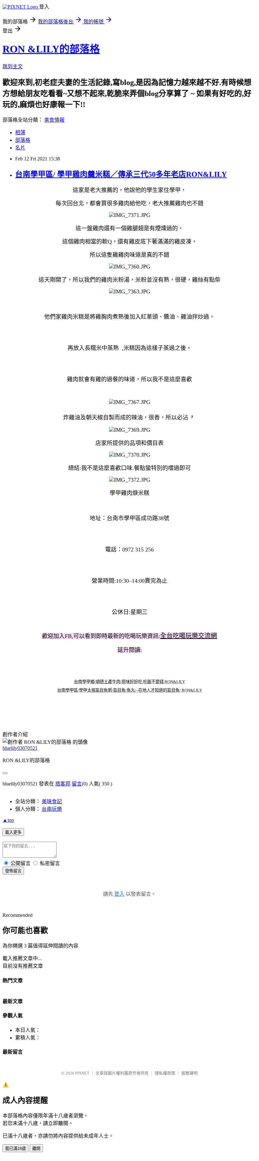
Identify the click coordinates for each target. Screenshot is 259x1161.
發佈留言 (13, 871)
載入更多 (13, 832)
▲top (8, 820)
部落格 (22, 140)
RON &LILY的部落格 (51, 49)
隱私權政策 (165, 1073)
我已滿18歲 (15, 1148)
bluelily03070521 (20, 748)
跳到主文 (13, 66)
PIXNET (82, 1073)
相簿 (20, 132)
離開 (36, 1148)
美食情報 (54, 120)
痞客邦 (62, 783)
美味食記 (52, 801)
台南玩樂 (52, 809)
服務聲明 (189, 1073)
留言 (77, 783)
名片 (20, 147)
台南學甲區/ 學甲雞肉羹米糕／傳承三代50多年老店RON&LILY (121, 174)
